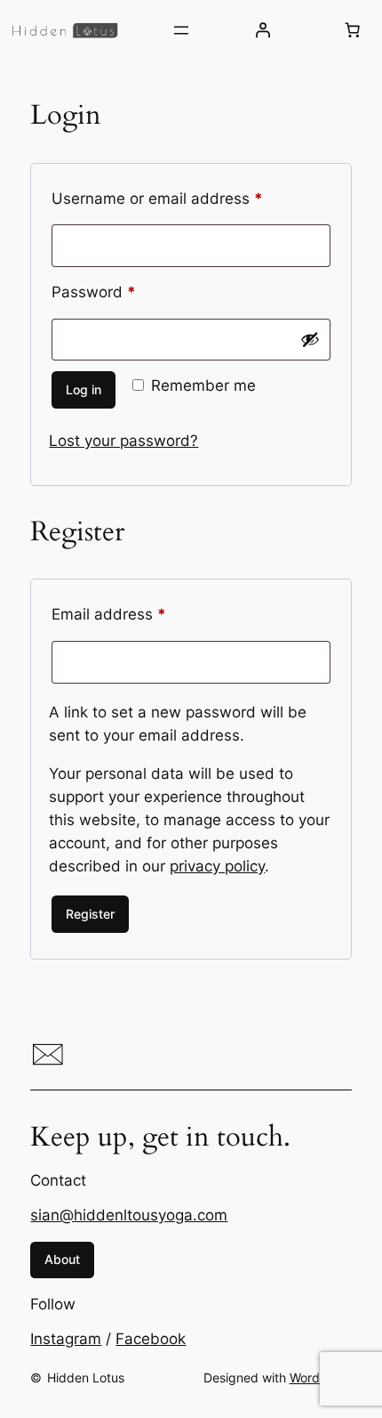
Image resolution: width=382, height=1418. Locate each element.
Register (90, 913)
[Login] (262, 30)
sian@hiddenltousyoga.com (128, 1215)
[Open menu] (181, 30)
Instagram (65, 1339)
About (62, 1259)
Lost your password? (123, 441)
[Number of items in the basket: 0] (351, 30)
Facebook (150, 1339)
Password (125, 291)
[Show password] (310, 339)
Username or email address (189, 198)
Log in (83, 389)
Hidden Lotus (85, 1377)
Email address (140, 613)
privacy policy (217, 866)
